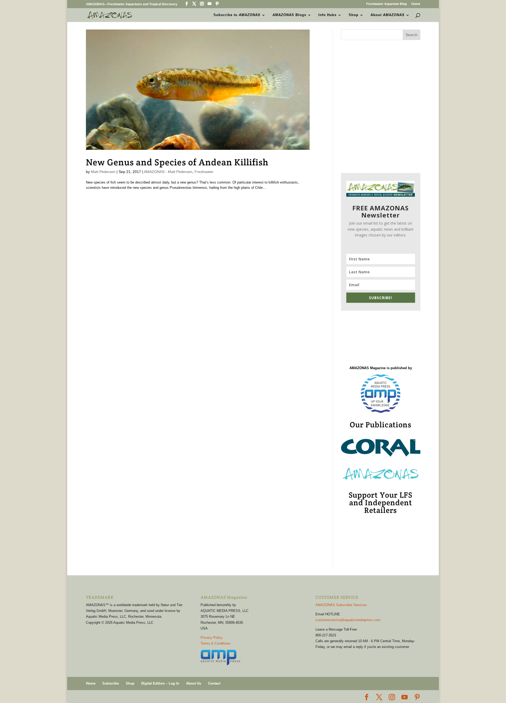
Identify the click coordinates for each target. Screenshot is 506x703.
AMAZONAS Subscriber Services (341, 605)
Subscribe (110, 683)
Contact (214, 683)
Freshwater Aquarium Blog (386, 4)
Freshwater (203, 172)
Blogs (289, 15)
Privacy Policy (212, 638)
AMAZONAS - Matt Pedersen (168, 172)
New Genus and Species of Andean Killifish (177, 162)
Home (415, 4)
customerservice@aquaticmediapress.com (348, 620)
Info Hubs (327, 15)
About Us (193, 683)
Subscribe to (236, 15)
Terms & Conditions (216, 643)
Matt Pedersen (103, 172)
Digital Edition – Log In (160, 683)
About (388, 15)
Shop (353, 15)
